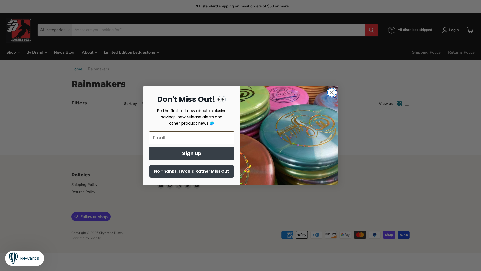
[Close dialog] (331, 92)
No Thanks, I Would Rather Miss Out (191, 171)
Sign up (191, 153)
